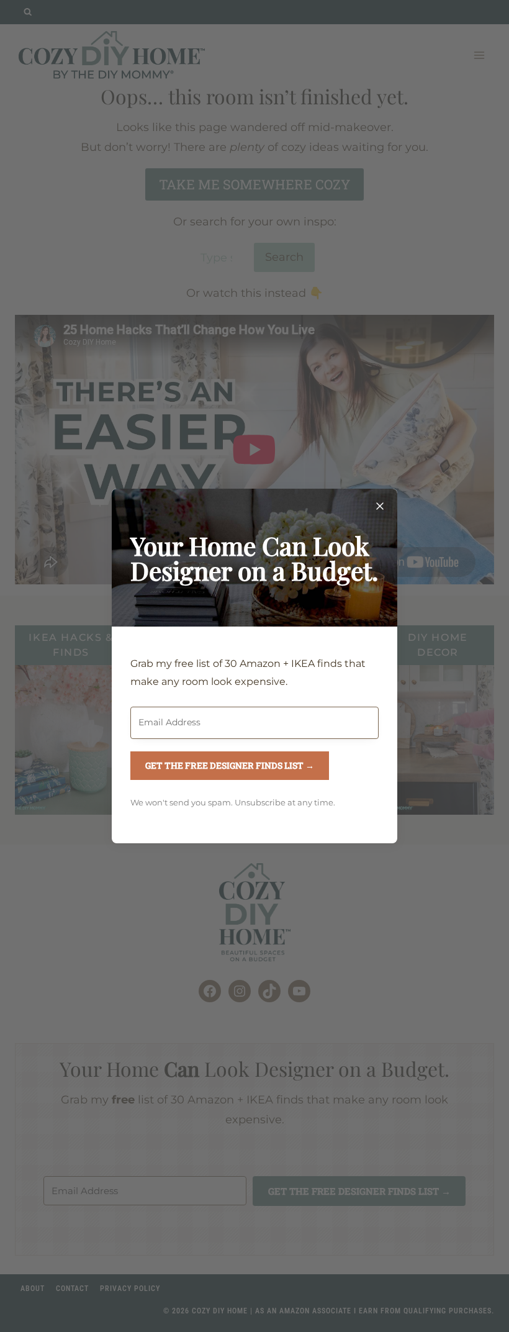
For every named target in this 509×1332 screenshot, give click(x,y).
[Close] (379, 506)
